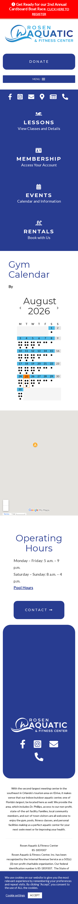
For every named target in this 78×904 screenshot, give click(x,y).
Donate (39, 62)
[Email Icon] (32, 96)
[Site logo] (39, 33)
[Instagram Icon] (21, 96)
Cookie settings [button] (15, 895)
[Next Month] (58, 308)
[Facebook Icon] (11, 96)
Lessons (39, 122)
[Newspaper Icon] (54, 96)
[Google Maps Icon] (43, 96)
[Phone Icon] (66, 96)
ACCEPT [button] (35, 895)
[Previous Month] (20, 308)
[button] (36, 79)
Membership (39, 159)
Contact (37, 610)
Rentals (39, 231)
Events (39, 195)
